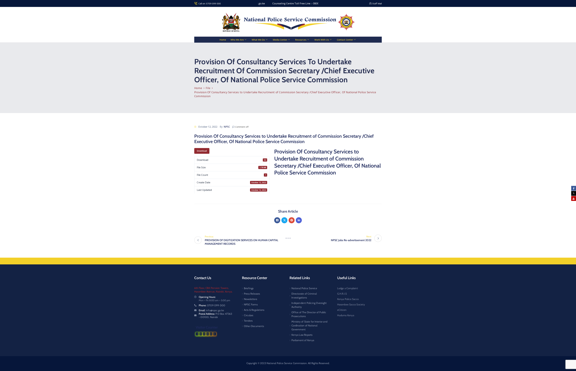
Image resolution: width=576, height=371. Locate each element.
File (208, 88)
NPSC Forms (251, 304)
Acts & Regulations (254, 309)
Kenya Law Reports (301, 334)
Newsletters (250, 299)
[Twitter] (284, 220)
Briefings (249, 288)
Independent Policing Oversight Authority (309, 304)
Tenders (248, 320)
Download (202, 150)
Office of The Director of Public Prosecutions (308, 314)
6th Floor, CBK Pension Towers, (211, 287)
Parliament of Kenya (302, 340)
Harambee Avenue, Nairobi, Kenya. (213, 291)
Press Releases (252, 293)
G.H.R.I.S (342, 293)
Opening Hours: (207, 296)
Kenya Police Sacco (348, 299)
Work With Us (321, 39)
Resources (300, 39)
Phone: (212, 305)
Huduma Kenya (345, 315)
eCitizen (342, 309)
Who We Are (237, 39)
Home (223, 39)
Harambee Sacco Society (351, 304)
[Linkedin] (299, 220)
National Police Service (304, 288)
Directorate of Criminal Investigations (304, 295)
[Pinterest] (292, 220)
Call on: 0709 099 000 (209, 3)
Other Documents (254, 326)
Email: (211, 310)
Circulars (248, 315)
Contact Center (345, 39)
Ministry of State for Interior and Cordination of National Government (309, 325)
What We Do (258, 39)
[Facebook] (277, 220)
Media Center (280, 39)
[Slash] (288, 238)
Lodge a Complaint (347, 288)
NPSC (227, 126)
